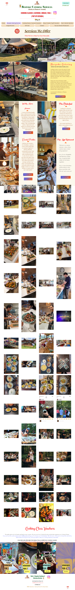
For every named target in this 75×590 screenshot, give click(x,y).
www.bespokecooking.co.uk (37, 581)
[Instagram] (55, 13)
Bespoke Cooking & (40, 576)
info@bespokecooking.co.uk (27, 536)
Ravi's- (33, 576)
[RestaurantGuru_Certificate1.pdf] (6, 4)
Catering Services (37, 578)
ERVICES (48, 7)
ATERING (38, 7)
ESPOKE (28, 7)
